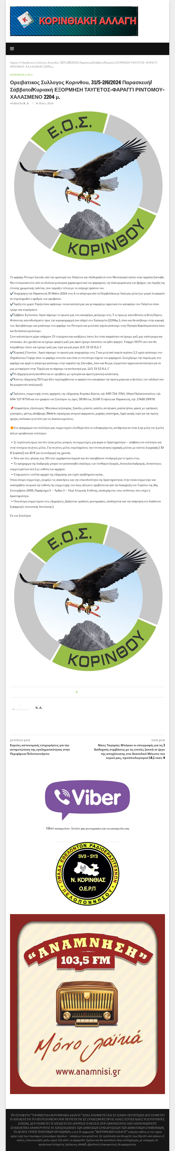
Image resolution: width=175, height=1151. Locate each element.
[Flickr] (152, 49)
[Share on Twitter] (88, 692)
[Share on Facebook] (84, 692)
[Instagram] (139, 49)
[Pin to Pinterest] (92, 692)
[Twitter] (134, 49)
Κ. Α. (26, 103)
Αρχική (14, 62)
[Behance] (157, 49)
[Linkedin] (148, 49)
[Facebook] (130, 49)
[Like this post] (80, 692)
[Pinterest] (143, 49)
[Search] (163, 49)
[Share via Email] (96, 692)
